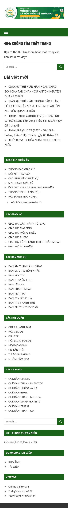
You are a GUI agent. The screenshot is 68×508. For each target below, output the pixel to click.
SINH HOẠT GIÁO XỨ (21, 182)
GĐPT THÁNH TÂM (19, 327)
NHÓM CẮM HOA (18, 359)
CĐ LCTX (13, 336)
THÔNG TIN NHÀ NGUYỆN (24, 192)
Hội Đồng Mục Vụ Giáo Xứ (26, 202)
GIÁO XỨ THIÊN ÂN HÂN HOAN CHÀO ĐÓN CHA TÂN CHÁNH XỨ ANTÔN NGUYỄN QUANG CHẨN (33, 91)
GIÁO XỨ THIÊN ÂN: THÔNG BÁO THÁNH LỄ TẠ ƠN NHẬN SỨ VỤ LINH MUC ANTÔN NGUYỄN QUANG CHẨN (33, 106)
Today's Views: (17, 491)
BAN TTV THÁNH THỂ (21, 302)
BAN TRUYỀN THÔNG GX (23, 307)
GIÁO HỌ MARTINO (20, 228)
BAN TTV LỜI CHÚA (20, 298)
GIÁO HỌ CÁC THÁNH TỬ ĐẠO (26, 223)
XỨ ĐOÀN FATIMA (19, 354)
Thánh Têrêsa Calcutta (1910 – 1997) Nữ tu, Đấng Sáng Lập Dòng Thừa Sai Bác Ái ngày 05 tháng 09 (33, 120)
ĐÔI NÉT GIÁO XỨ (19, 173)
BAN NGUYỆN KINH (20, 280)
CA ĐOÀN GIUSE (18, 392)
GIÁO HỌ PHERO (18, 237)
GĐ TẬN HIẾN (16, 349)
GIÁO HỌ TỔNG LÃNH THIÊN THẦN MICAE (34, 241)
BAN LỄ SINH (16, 284)
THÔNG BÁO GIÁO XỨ (21, 169)
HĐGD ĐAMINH (17, 345)
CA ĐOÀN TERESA (18, 406)
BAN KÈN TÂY (16, 275)
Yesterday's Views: (19, 495)
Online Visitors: (17, 486)
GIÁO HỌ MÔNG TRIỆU (22, 232)
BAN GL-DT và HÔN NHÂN (24, 270)
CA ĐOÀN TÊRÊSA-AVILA (22, 388)
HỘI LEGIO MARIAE (19, 340)
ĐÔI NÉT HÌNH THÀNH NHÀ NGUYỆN (31, 187)
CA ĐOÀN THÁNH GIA (21, 410)
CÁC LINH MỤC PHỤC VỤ (23, 178)
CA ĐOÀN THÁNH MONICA (24, 397)
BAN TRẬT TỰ (16, 293)
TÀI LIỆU (13, 466)
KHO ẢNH (14, 462)
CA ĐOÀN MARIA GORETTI (24, 401)
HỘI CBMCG (15, 331)
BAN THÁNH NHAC (19, 289)
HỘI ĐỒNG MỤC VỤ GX (22, 196)
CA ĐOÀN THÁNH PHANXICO (25, 383)
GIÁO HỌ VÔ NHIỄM (20, 246)
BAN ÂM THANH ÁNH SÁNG (25, 266)
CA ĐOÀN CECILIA (19, 378)
